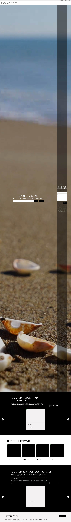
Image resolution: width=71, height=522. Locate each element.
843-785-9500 (63, 187)
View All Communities (54, 405)
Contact (68, 2)
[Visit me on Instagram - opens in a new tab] (61, 188)
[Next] (68, 419)
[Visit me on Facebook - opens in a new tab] (59, 188)
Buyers (58, 2)
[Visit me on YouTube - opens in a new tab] (64, 188)
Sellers (61, 2)
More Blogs (63, 516)
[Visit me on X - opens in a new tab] (62, 188)
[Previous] (3, 419)
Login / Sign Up (62, 0)
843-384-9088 (68, 0)
